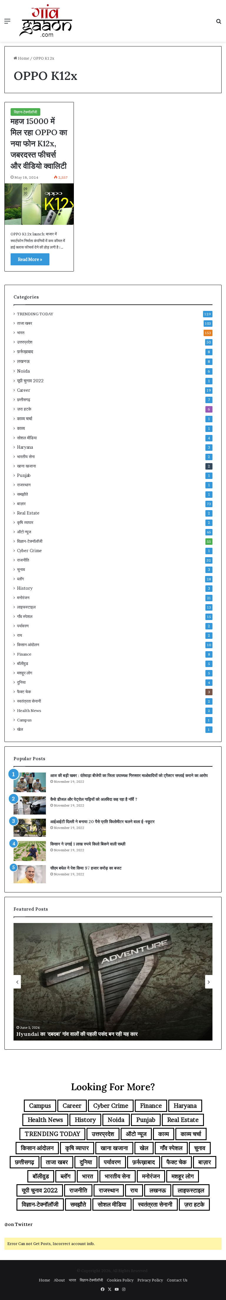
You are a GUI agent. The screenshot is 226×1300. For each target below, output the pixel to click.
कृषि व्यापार (25, 522)
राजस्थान (24, 485)
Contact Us (177, 1280)
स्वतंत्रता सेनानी (29, 701)
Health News (29, 710)
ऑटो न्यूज (24, 532)
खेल (20, 729)
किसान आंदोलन (28, 644)
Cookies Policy (120, 1280)
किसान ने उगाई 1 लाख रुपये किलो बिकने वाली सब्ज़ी (87, 844)
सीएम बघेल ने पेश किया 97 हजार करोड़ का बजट (86, 868)
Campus (24, 720)
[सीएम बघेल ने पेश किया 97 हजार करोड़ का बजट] (30, 874)
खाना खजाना (26, 466)
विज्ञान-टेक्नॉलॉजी (25, 112)
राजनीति (23, 560)
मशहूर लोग (24, 673)
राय (19, 635)
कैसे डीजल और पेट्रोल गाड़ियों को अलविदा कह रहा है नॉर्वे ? (93, 799)
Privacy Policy (150, 1280)
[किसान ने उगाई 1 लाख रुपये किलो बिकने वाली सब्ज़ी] (30, 851)
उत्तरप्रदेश (24, 342)
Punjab (24, 475)
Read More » (30, 259)
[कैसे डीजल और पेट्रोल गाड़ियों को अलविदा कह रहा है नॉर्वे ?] (30, 805)
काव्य (21, 428)
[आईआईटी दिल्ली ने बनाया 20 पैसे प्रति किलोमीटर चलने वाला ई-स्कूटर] (30, 828)
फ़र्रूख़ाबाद (25, 351)
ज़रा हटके (24, 409)
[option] (113, 982)
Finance (24, 654)
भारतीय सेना (26, 456)
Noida (23, 371)
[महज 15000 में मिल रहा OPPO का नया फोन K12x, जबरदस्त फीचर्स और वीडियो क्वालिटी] (39, 204)
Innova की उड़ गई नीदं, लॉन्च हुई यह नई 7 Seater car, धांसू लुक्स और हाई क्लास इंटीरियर (105, 1034)
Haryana (25, 447)
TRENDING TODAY (35, 313)
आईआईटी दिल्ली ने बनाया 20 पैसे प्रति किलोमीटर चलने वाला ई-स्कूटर (102, 821)
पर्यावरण (23, 626)
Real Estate (28, 513)
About (59, 1280)
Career (23, 390)
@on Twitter (18, 1224)
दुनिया (21, 682)
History (25, 588)
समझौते (22, 494)
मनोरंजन (23, 597)
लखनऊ (23, 361)
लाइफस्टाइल (26, 607)
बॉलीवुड (22, 663)
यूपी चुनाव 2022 (30, 380)
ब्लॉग (20, 579)
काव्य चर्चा (24, 418)
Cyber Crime (29, 550)
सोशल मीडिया (27, 437)
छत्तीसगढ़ (23, 399)
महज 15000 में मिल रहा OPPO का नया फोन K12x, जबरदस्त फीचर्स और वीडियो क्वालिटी (39, 143)
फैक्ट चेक (24, 691)
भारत (20, 332)
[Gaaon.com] (46, 21)
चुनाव (21, 569)
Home (23, 58)
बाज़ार (21, 503)
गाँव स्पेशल (24, 616)
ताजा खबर (24, 323)
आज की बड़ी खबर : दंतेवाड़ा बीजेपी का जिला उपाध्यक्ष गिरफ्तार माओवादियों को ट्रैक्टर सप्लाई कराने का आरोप (129, 775)
